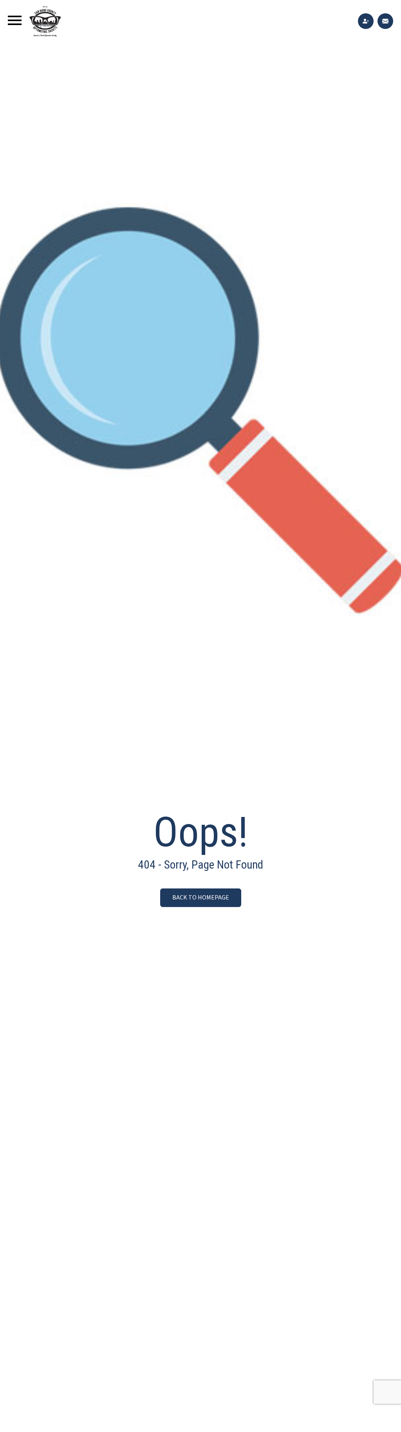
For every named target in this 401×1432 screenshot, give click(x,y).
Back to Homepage (200, 898)
